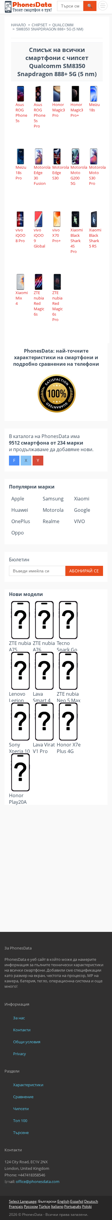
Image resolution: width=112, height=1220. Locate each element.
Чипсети (21, 1108)
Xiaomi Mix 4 (22, 298)
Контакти (21, 1029)
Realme (51, 521)
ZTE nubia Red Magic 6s (39, 303)
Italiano (57, 1206)
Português (72, 1206)
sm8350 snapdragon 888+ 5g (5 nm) (49, 29)
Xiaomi (81, 498)
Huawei (19, 510)
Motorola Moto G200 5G (78, 175)
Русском (31, 1206)
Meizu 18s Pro (21, 173)
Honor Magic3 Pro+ (76, 110)
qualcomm (62, 25)
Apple (17, 498)
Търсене (21, 1132)
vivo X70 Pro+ (56, 235)
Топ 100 (20, 1120)
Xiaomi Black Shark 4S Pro (76, 240)
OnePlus (20, 521)
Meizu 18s (94, 107)
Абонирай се (84, 571)
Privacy (19, 1053)
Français (16, 1206)
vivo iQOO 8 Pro (20, 235)
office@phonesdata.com (37, 1181)
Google (82, 510)
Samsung (53, 498)
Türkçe (44, 1206)
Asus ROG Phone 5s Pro (39, 115)
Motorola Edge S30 (60, 173)
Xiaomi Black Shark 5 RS (95, 238)
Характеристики (28, 1084)
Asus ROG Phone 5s (21, 112)
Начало (18, 25)
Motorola (53, 510)
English (63, 1201)
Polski (87, 1206)
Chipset (39, 25)
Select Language (22, 1201)
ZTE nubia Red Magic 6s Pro (57, 306)
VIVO (79, 521)
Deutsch (91, 1201)
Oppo (17, 532)
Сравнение (23, 1096)
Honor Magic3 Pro (58, 110)
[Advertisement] (56, 820)
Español (76, 1201)
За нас (19, 1018)
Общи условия (26, 1041)
